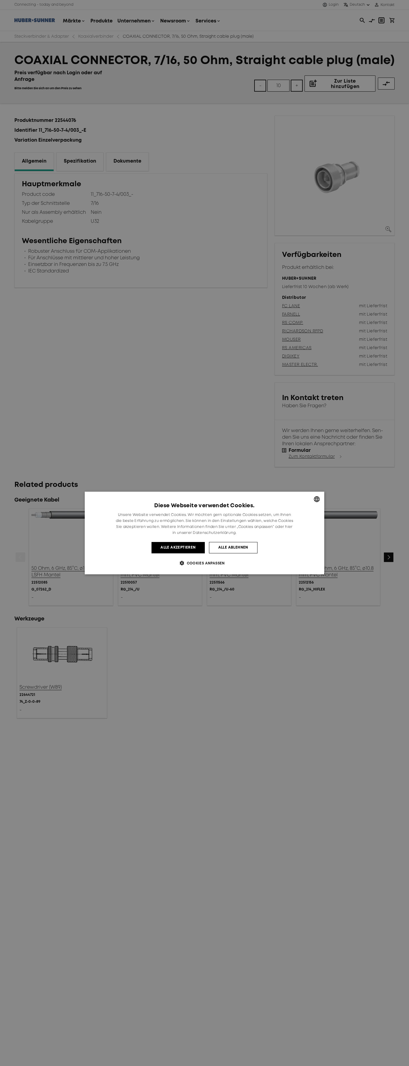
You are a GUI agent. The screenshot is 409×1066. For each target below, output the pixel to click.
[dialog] (204, 533)
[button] (204, 563)
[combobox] (317, 499)
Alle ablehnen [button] (233, 547)
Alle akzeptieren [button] (178, 547)
